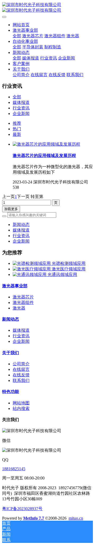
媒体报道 (21, 102)
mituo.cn (76, 518)
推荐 (17, 123)
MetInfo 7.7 (33, 518)
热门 (17, 129)
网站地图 (21, 403)
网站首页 (21, 24)
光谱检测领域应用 (69, 263)
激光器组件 (23, 302)
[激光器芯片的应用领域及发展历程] (46, 144)
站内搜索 (21, 408)
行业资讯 (21, 108)
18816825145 (13, 469)
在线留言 (21, 369)
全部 (17, 36)
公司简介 (21, 364)
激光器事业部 (14, 286)
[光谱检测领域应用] (32, 263)
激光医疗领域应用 (69, 269)
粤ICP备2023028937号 (22, 508)
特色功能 (10, 391)
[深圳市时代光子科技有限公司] (47, 7)
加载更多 (11, 209)
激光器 (19, 308)
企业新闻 (21, 113)
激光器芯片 (23, 297)
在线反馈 (21, 375)
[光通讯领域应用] (30, 274)
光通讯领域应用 (62, 274)
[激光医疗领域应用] (32, 269)
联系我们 (21, 380)
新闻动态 (21, 224)
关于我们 (10, 352)
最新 (17, 134)
